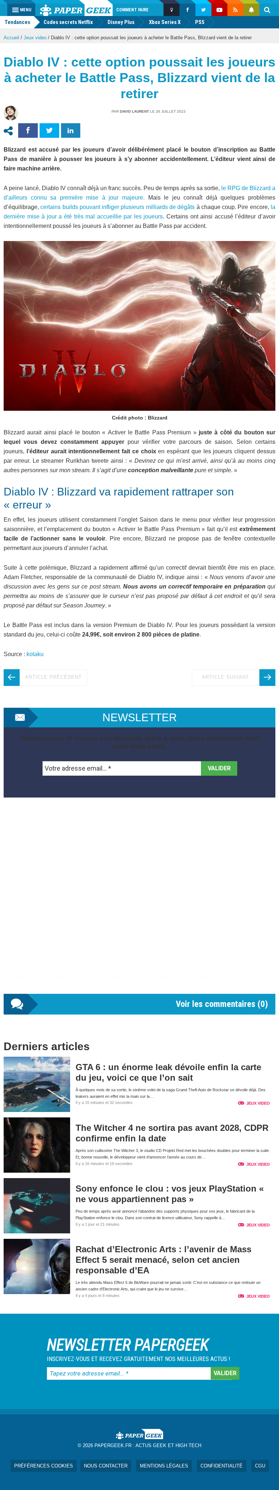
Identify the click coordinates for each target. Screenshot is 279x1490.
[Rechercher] (267, 10)
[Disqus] (139, 903)
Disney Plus (121, 22)
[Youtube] (219, 10)
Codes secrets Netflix (68, 22)
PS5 (200, 22)
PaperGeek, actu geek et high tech (76, 8)
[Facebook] (187, 10)
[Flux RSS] (235, 10)
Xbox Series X (165, 22)
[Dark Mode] (171, 10)
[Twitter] (203, 10)
